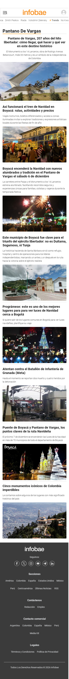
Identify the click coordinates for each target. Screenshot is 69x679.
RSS (56, 588)
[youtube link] (38, 563)
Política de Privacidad (47, 651)
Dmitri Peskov (10, 20)
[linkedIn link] (52, 563)
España (32, 580)
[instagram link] (31, 563)
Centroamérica (25, 588)
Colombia (21, 580)
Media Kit (34, 633)
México (60, 580)
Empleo (41, 607)
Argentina (15, 625)
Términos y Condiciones (22, 651)
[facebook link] (16, 563)
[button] (5, 12)
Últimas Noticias (43, 588)
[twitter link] (23, 563)
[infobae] (34, 12)
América (9, 580)
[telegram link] (45, 563)
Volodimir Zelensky (36, 20)
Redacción (29, 607)
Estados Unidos (46, 580)
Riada (22, 20)
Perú (12, 588)
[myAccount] (63, 12)
